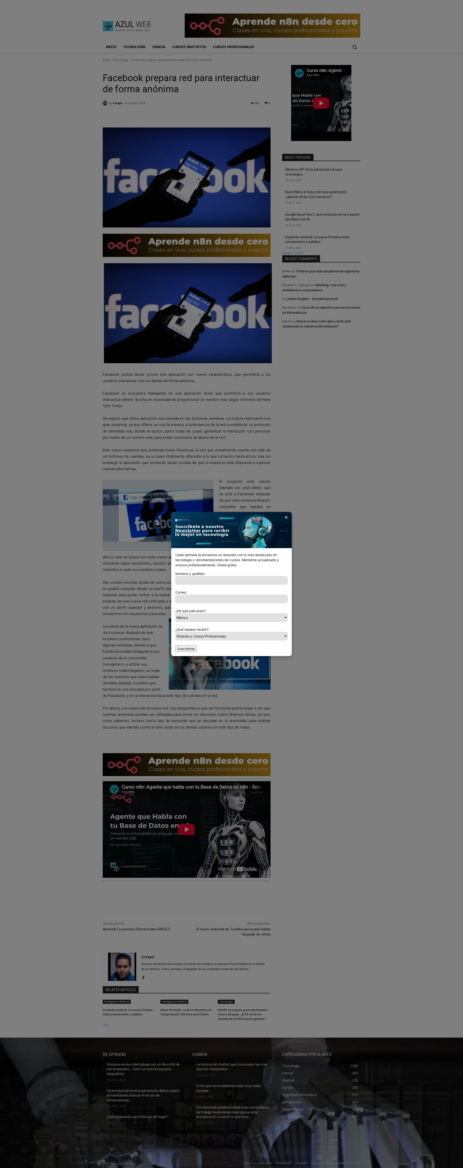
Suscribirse (186, 649)
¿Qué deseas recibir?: (192, 629)
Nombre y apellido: (190, 574)
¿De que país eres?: (190, 611)
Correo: (181, 592)
